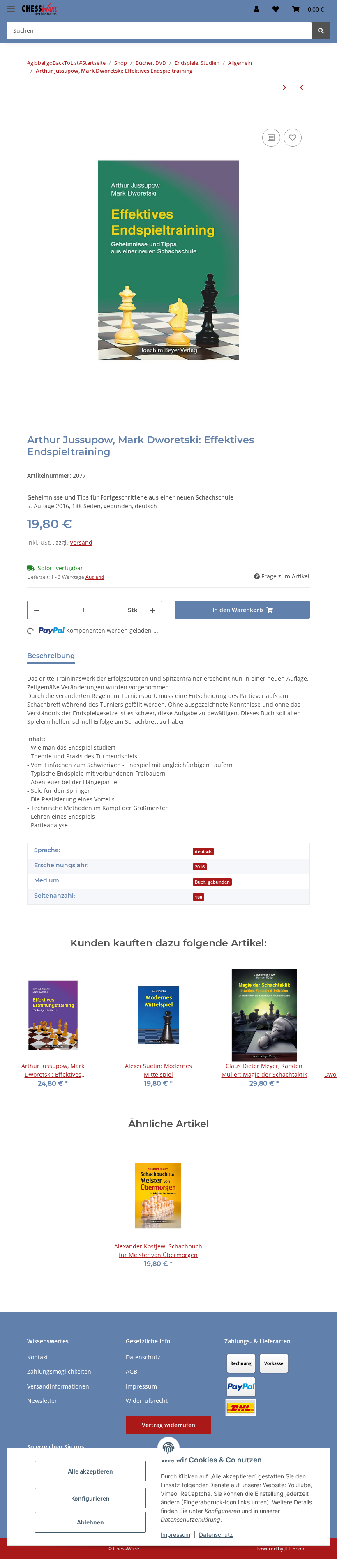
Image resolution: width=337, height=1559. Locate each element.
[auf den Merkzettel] (293, 138)
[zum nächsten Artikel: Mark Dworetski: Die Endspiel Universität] (284, 87)
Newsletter (42, 1401)
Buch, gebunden (212, 882)
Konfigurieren (90, 1498)
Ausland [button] (94, 576)
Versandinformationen (58, 1386)
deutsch (203, 851)
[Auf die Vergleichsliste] (271, 138)
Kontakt (37, 1357)
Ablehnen (90, 1522)
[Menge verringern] (37, 610)
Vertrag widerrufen (168, 1425)
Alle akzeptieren (90, 1471)
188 (198, 897)
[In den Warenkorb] (33, 114)
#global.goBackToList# (54, 63)
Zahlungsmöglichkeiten (59, 1371)
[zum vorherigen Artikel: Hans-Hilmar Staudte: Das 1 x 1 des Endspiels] (301, 87)
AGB (131, 1371)
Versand (81, 542)
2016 (200, 867)
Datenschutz (216, 1534)
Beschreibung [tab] (51, 656)
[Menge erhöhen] (152, 610)
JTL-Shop (294, 1548)
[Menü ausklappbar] (11, 5)
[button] (256, 9)
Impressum (175, 1534)
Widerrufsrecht (147, 1401)
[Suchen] (321, 30)
